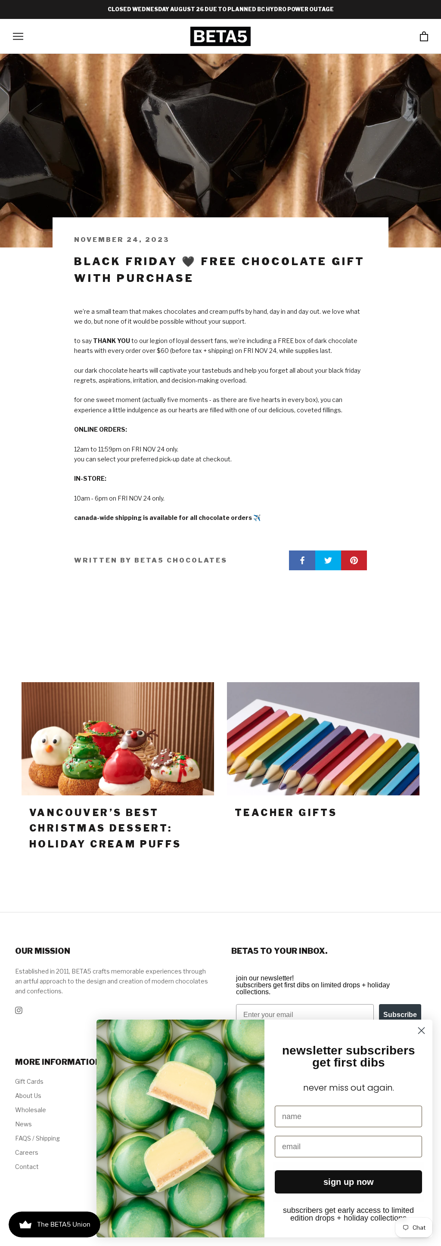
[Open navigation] (18, 36)
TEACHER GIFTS (286, 812)
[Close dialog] (421, 1030)
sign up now (348, 1182)
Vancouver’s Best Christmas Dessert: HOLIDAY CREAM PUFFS (105, 828)
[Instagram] (18, 1009)
